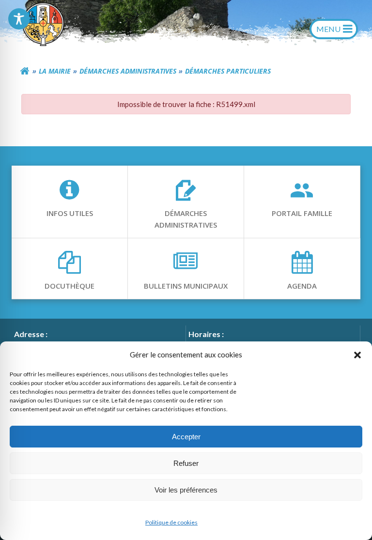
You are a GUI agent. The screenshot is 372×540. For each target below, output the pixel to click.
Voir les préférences (186, 490)
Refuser (186, 463)
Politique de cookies (171, 522)
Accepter (186, 436)
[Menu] (334, 29)
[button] (357, 354)
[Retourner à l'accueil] (24, 71)
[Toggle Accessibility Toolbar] (19, 19)
